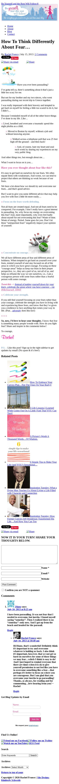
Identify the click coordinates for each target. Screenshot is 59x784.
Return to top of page (12, 772)
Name (44, 568)
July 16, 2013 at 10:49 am (26, 640)
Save (16, 58)
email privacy (33, 725)
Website (45, 579)
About (10, 28)
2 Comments (41, 54)
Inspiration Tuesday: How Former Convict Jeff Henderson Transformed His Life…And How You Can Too (31, 519)
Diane (18, 606)
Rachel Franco (12, 54)
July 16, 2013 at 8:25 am (19, 609)
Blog (9, 31)
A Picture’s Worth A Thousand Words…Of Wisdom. (28, 437)
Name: (16, 704)
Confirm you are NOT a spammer (22, 590)
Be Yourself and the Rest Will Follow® (20, 3)
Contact (11, 34)
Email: (16, 711)
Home (10, 26)
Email (44, 573)
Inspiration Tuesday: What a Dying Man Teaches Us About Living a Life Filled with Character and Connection (32, 490)
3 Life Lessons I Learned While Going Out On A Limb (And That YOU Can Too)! (31, 411)
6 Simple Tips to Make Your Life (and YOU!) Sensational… (32, 463)
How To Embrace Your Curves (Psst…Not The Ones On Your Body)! (29, 383)
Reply (10, 630)
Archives (5, 767)
